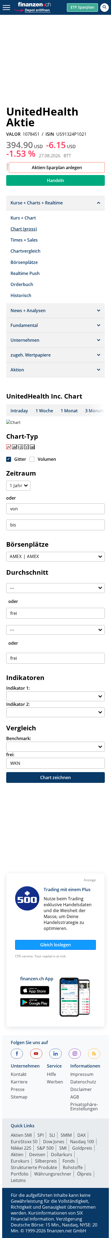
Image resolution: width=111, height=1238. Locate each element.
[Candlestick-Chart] (32, 446)
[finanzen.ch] (34, 4)
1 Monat (69, 411)
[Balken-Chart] (20, 446)
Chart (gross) (24, 229)
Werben (55, 1082)
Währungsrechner (52, 1174)
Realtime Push (25, 273)
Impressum (81, 1074)
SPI (40, 1135)
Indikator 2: (18, 704)
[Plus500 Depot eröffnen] (32, 9)
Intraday (19, 411)
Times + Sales (24, 240)
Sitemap (19, 1097)
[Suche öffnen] (104, 7)
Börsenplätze (24, 262)
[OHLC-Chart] (26, 446)
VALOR (13, 134)
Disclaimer (81, 1089)
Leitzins (18, 1180)
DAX (81, 1135)
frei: (10, 755)
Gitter (20, 459)
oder (11, 498)
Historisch (21, 295)
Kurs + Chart (23, 218)
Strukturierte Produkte (34, 1167)
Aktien (17, 1154)
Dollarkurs (61, 1154)
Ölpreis (84, 1174)
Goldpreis (82, 1148)
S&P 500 (45, 1148)
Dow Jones (53, 1142)
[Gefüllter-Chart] (14, 446)
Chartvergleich (25, 251)
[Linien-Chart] (8, 446)
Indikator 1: (18, 688)
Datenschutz (83, 1082)
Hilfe (51, 1074)
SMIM (66, 1135)
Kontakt (19, 1074)
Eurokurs (20, 1161)
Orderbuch (22, 284)
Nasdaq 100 (82, 1142)
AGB (74, 1097)
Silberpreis (46, 1161)
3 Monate (95, 411)
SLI (52, 1135)
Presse (18, 1089)
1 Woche (44, 411)
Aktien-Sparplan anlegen (57, 167)
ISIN (50, 134)
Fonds (69, 1161)
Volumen (47, 459)
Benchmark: (18, 738)
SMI (63, 1148)
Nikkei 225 (21, 1148)
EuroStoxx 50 (24, 1142)
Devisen (37, 1154)
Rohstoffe (73, 1167)
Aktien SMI (21, 1135)
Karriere (19, 1082)
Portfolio (20, 1174)
